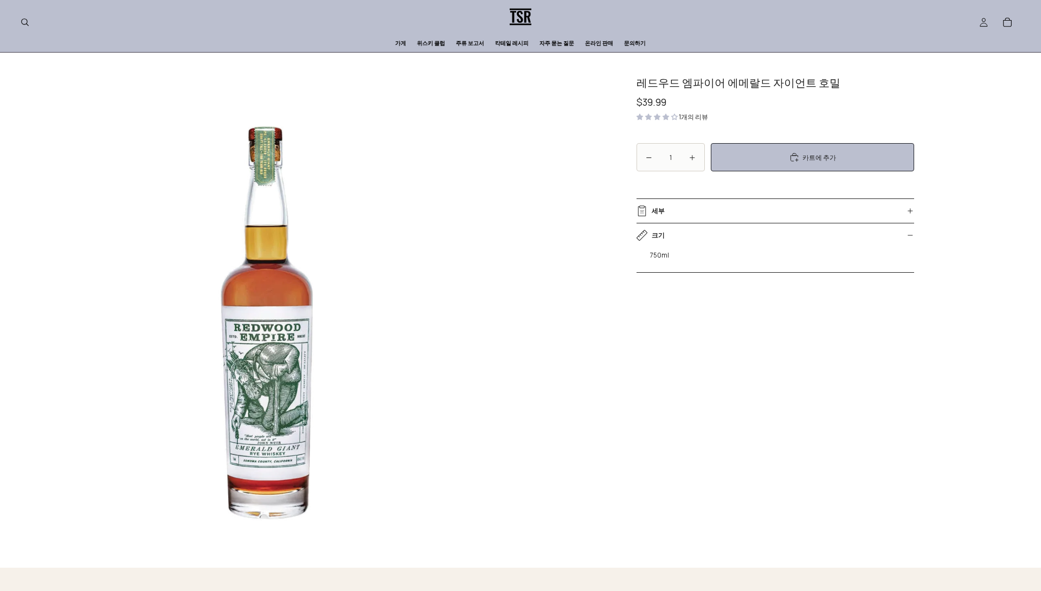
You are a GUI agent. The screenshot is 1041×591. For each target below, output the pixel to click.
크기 (658, 235)
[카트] (1007, 22)
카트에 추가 (819, 157)
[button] (658, 116)
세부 (658, 210)
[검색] (25, 22)
